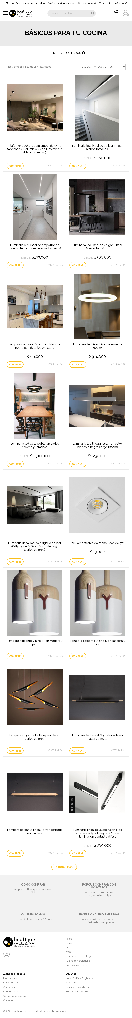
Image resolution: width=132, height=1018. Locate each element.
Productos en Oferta (76, 965)
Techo (69, 938)
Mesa (68, 952)
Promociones (10, 978)
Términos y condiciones (78, 987)
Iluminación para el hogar (79, 956)
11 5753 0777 (86, 3)
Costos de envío (11, 982)
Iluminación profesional (78, 961)
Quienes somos (11, 991)
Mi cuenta (71, 982)
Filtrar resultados (64, 53)
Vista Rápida (55, 165)
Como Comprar (11, 987)
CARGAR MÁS (64, 867)
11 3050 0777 (69, 3)
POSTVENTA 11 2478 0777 (110, 3)
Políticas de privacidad (77, 991)
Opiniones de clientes (14, 996)
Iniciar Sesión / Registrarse (80, 978)
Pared (69, 943)
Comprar (15, 166)
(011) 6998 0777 (50, 3)
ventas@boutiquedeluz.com (23, 3)
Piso (68, 947)
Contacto (8, 1000)
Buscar (92, 13)
